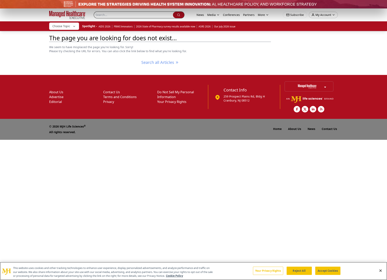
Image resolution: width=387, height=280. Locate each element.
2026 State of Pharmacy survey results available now (165, 26)
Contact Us (111, 92)
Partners (249, 15)
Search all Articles (157, 62)
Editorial (55, 102)
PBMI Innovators (123, 26)
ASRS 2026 (205, 26)
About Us (56, 92)
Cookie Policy (174, 276)
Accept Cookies (328, 270)
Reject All (299, 270)
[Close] (380, 270)
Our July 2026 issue (224, 26)
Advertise (56, 97)
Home (277, 129)
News (200, 15)
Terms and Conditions (120, 97)
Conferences (231, 15)
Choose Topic (61, 26)
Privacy (108, 102)
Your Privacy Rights (171, 102)
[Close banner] (382, 5)
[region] (193, 271)
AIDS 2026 (104, 26)
